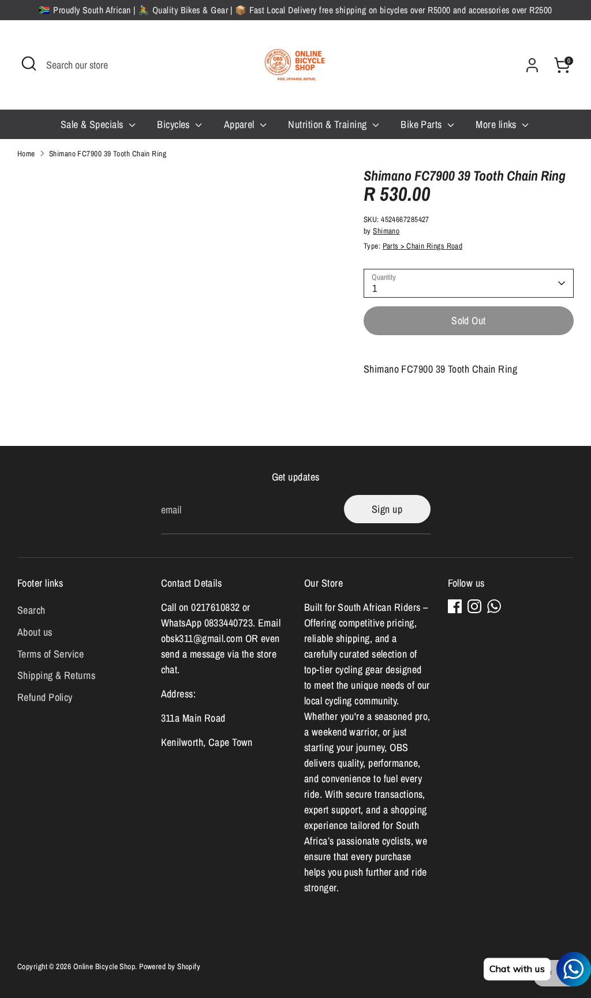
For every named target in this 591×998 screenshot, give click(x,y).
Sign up (387, 509)
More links (497, 124)
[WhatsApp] (494, 606)
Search (31, 610)
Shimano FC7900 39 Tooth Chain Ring (107, 153)
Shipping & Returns (56, 675)
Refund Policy (45, 697)
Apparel (240, 124)
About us (35, 632)
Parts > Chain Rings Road (423, 246)
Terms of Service (50, 654)
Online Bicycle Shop (104, 966)
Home (26, 153)
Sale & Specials (93, 124)
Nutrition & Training (328, 124)
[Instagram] (474, 606)
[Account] (532, 65)
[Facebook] (455, 606)
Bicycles (174, 124)
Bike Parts (422, 124)
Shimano (386, 231)
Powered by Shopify (169, 966)
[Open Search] (28, 63)
